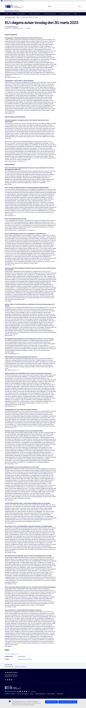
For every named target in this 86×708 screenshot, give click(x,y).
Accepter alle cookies (51, 701)
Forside (6, 13)
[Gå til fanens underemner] (14, 14)
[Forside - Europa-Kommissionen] (14, 6)
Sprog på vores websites (22, 693)
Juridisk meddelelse (51, 693)
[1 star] (5, 666)
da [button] (51, 6)
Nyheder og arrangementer (34, 13)
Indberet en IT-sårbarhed (10, 693)
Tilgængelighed (60, 693)
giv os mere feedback (21, 666)
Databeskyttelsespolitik (40, 693)
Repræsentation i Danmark (10, 17)
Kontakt (75, 13)
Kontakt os (33, 691)
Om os (11, 13)
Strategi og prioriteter (20, 13)
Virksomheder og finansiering (49, 13)
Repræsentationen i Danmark (25, 659)
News (18, 17)
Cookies (31, 693)
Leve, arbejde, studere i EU (64, 13)
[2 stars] (6, 666)
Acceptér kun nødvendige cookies (67, 701)
